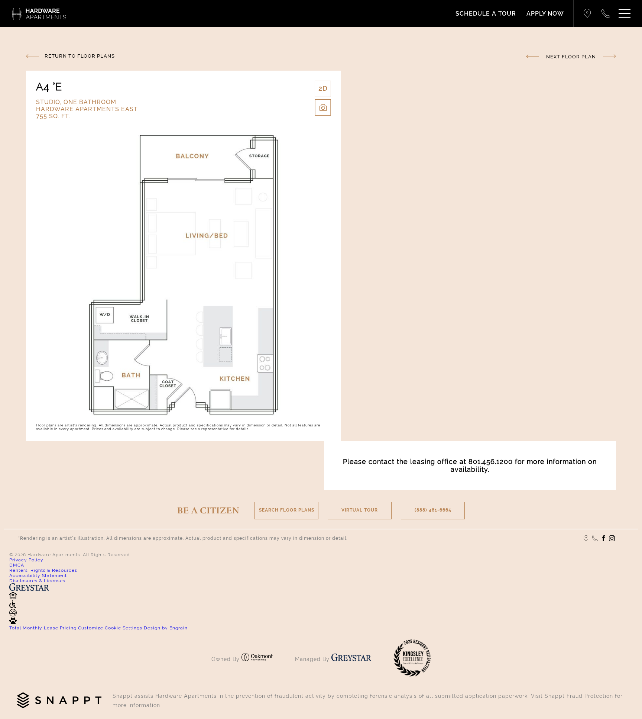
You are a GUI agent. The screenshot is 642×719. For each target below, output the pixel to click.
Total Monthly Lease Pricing (43, 628)
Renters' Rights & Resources (43, 570)
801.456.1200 (490, 461)
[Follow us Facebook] (603, 538)
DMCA (16, 565)
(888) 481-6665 (433, 510)
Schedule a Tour (485, 13)
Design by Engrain (166, 628)
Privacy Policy (26, 559)
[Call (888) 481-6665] (606, 13)
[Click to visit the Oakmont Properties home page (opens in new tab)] (257, 659)
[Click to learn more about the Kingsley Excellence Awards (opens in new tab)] (412, 675)
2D (323, 88)
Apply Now (545, 13)
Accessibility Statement (38, 575)
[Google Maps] (586, 538)
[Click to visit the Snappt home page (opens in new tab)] (59, 701)
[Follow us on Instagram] (612, 538)
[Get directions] (587, 13)
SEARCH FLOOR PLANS (286, 510)
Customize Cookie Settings (110, 628)
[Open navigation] (624, 13)
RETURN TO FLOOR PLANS (80, 56)
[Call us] (595, 538)
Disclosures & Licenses (37, 580)
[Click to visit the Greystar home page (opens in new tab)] (351, 659)
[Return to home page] (39, 13)
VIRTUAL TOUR (359, 510)
